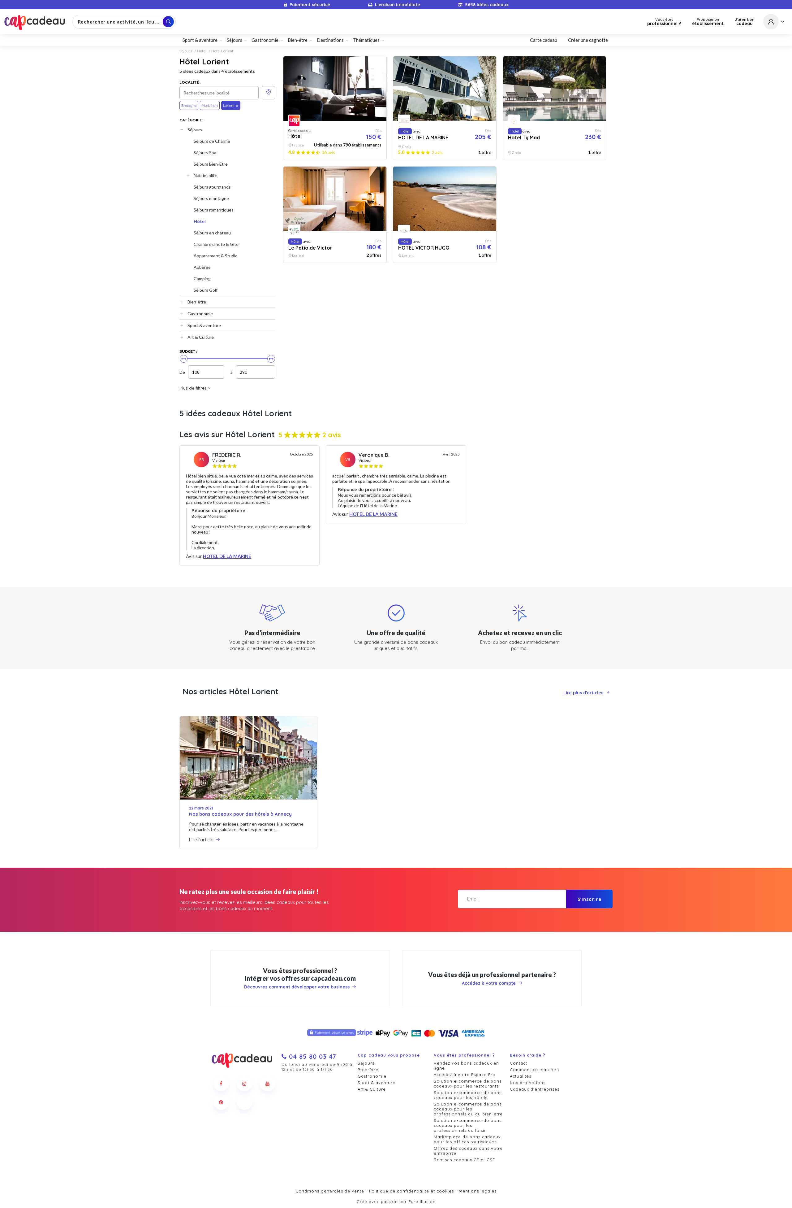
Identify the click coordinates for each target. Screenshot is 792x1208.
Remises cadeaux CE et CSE (464, 1159)
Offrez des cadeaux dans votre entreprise (468, 1151)
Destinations (330, 40)
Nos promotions (527, 1082)
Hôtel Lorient (222, 51)
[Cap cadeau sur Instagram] (244, 1083)
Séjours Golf (205, 290)
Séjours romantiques (214, 209)
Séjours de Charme (212, 141)
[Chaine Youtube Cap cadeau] (267, 1083)
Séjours (185, 51)
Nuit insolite (205, 175)
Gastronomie (200, 313)
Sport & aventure (204, 325)
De (182, 372)
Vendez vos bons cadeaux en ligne (466, 1066)
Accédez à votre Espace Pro (465, 1074)
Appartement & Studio (216, 255)
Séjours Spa (205, 152)
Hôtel (201, 51)
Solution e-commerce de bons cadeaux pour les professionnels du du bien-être (468, 1108)
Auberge (202, 267)
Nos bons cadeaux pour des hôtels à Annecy (240, 814)
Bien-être (196, 301)
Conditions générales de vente (329, 1190)
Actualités (520, 1076)
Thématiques (366, 40)
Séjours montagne (211, 198)
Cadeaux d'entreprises (534, 1089)
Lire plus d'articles (583, 693)
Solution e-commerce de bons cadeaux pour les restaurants (467, 1083)
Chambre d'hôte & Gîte (216, 244)
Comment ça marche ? (535, 1069)
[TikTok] (244, 1102)
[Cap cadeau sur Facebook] (221, 1083)
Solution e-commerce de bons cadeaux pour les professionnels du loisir (467, 1125)
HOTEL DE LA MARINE (227, 556)
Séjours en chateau (212, 232)
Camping (202, 278)
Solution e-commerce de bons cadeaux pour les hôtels (467, 1095)
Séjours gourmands (212, 187)
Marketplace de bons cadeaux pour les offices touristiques (467, 1139)
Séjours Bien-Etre (211, 164)
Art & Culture (200, 337)
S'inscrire (589, 899)
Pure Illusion (422, 1201)
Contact (518, 1063)
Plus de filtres (193, 388)
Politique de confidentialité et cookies (411, 1190)
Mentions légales (478, 1190)
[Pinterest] (221, 1102)
